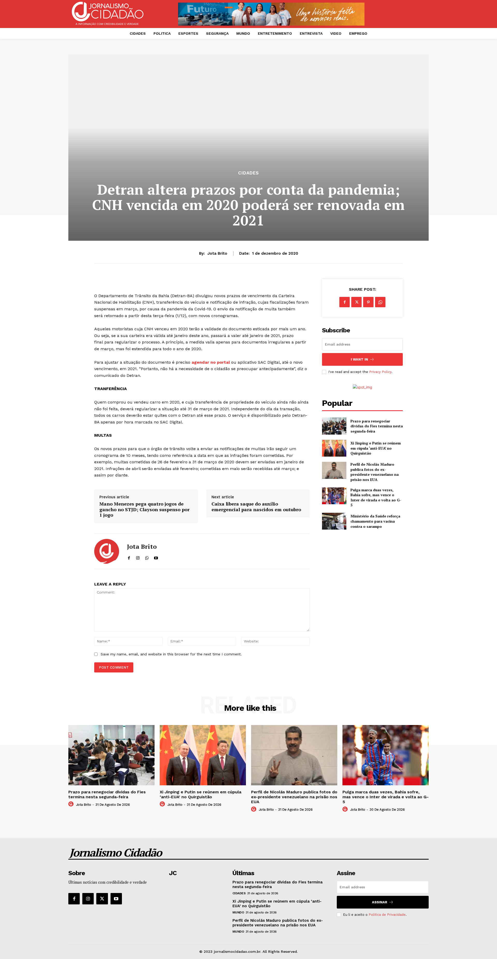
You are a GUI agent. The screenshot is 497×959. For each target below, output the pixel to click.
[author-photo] (71, 804)
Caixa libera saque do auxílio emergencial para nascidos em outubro (256, 506)
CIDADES (248, 173)
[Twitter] (356, 302)
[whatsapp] (147, 557)
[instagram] (138, 557)
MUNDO (238, 912)
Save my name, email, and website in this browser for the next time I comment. (171, 654)
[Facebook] (344, 302)
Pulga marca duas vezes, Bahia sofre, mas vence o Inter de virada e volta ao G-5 (375, 497)
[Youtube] (116, 898)
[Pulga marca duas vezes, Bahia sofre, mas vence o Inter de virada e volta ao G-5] (334, 495)
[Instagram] (88, 898)
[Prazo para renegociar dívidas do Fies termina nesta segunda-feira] (334, 426)
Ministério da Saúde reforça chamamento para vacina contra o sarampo (375, 521)
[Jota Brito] (106, 551)
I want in (359, 359)
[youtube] (156, 557)
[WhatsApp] (380, 302)
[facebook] (129, 557)
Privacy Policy (380, 372)
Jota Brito (217, 253)
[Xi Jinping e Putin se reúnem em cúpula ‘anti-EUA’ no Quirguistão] (334, 448)
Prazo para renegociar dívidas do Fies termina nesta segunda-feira (376, 426)
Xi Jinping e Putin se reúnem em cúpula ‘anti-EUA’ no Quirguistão (375, 448)
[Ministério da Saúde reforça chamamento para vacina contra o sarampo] (334, 521)
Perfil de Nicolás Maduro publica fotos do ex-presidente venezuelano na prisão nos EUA (374, 472)
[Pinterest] (368, 302)
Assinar (379, 902)
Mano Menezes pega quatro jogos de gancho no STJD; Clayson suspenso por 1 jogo (144, 509)
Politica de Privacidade (387, 915)
